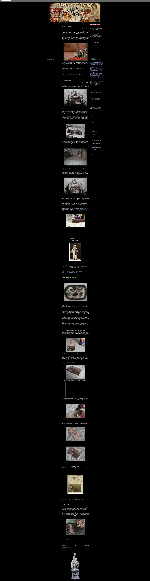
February (93, 149)
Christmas (92, 67)
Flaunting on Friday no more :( (69, 504)
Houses (101, 70)
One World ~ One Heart (98, 75)
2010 (92, 152)
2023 (92, 117)
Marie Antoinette (99, 73)
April (93, 137)
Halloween (95, 70)
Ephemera (66, 272)
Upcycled (96, 84)
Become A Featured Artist (99, 63)
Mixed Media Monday (96, 74)
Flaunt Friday (67, 541)
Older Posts (87, 545)
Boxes (95, 64)
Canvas (91, 66)
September (94, 131)
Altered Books (92, 60)
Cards (96, 66)
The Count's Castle (66, 80)
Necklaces (92, 75)
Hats (98, 70)
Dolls (102, 67)
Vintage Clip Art (92, 85)
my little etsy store (71, 117)
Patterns (101, 76)
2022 (92, 119)
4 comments (79, 271)
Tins (102, 83)
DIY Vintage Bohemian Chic (68, 26)
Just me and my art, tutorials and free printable (69, 278)
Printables (75, 272)
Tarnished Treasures (76, 499)
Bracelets (98, 64)
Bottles (93, 64)
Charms (101, 66)
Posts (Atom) (68, 547)
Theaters (97, 83)
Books (91, 64)
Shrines (94, 81)
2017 (92, 120)
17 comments (80, 498)
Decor (66, 75)
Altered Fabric (99, 60)
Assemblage (92, 62)
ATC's (97, 62)
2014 (92, 125)
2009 (92, 154)
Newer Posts (64, 545)
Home (75, 545)
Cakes (101, 64)
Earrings (91, 68)
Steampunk (70, 75)
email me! (96, 42)
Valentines (101, 84)
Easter (94, 68)
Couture (96, 67)
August (93, 132)
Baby (100, 62)
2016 (92, 122)
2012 (92, 128)
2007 (92, 157)
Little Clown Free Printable (68, 238)
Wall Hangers (98, 85)
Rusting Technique (96, 80)
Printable (71, 272)
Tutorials (82, 499)
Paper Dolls (96, 76)
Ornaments (91, 76)
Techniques (101, 82)
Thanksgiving (91, 83)
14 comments (79, 74)
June (93, 134)
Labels (94, 73)
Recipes (91, 80)
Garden (98, 69)
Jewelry (92, 72)
